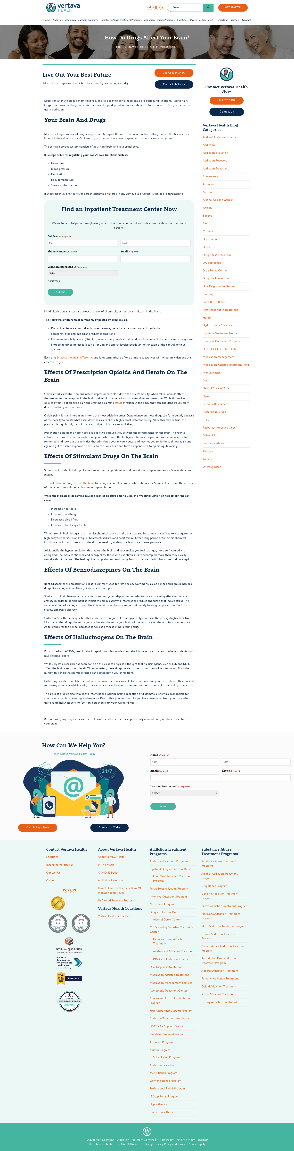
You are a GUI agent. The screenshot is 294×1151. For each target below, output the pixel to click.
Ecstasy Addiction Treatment (219, 1002)
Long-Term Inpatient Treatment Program (172, 878)
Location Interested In (67, 266)
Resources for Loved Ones (219, 428)
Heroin (207, 318)
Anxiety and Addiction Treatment (173, 951)
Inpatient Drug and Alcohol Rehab (171, 869)
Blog (205, 223)
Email (129, 251)
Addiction (209, 145)
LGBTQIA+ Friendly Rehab (219, 349)
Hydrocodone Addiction (218, 325)
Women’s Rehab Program (165, 1081)
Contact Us (53, 873)
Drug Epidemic (212, 263)
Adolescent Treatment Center (168, 991)
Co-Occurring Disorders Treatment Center (171, 929)
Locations (52, 857)
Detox (206, 247)
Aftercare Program (161, 1042)
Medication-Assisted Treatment (169, 975)
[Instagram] (155, 7)
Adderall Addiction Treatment (221, 137)
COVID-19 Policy (108, 873)
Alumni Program (160, 1050)
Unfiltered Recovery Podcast (115, 900)
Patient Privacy (185, 1140)
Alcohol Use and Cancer (218, 200)
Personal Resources (215, 404)
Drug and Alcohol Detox (165, 912)
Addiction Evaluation (215, 153)
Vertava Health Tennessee (114, 916)
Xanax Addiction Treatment (218, 994)
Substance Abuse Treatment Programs (218, 863)
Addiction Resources (111, 880)
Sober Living (210, 435)
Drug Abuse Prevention (217, 255)
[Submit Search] (208, 8)
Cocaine (208, 231)
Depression (210, 239)
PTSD (206, 420)
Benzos (207, 216)
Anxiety (207, 208)
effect (118, 403)
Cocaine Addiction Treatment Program (219, 896)
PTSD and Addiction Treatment (172, 959)
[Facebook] (150, 7)
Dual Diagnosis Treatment (219, 286)
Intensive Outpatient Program (221, 341)
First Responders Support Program (171, 1011)
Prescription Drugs (214, 412)
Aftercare (209, 184)
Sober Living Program (166, 1057)
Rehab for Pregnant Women (167, 1034)
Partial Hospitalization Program (169, 889)
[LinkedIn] (161, 7)
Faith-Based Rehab (214, 302)
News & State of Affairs (217, 388)
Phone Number (62, 251)
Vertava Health (105, 1140)
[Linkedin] (74, 890)
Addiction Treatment (216, 168)
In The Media (106, 865)
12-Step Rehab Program (164, 1096)
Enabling (208, 294)
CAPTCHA (54, 281)
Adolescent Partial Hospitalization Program (171, 1000)
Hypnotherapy (159, 1104)
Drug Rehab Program (214, 886)
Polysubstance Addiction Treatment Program (223, 948)
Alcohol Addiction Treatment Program (219, 876)
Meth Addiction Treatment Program (223, 926)
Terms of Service (187, 1144)
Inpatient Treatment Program (221, 333)
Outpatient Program (162, 904)
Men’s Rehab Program (163, 1073)
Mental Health (212, 373)
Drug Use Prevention (216, 278)
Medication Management (218, 357)
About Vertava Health (111, 857)
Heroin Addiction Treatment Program (219, 936)
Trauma (207, 459)
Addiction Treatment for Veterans (171, 1018)
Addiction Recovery (215, 160)
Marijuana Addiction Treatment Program (220, 916)
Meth (206, 380)
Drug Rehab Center (215, 270)
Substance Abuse (213, 443)
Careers (51, 880)
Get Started (233, 7)
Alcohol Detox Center (167, 919)
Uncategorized (212, 467)
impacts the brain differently (74, 357)
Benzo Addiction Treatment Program (224, 906)
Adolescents (210, 176)
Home (119, 47)
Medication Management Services (171, 983)
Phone (231, 770)
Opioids (207, 396)
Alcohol (208, 192)
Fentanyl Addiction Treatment (220, 978)
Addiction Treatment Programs (169, 861)
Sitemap (203, 1140)
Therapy (208, 451)
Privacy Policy (165, 1140)
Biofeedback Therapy (163, 1112)
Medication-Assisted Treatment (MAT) (226, 365)
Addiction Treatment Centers (136, 1140)
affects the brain (84, 483)
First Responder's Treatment (220, 310)
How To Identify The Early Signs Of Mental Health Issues (119, 890)
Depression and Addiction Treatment (169, 941)
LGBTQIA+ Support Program (167, 1026)
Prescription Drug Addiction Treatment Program (218, 961)
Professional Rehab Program (167, 1088)
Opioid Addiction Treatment (218, 986)
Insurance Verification (60, 865)
